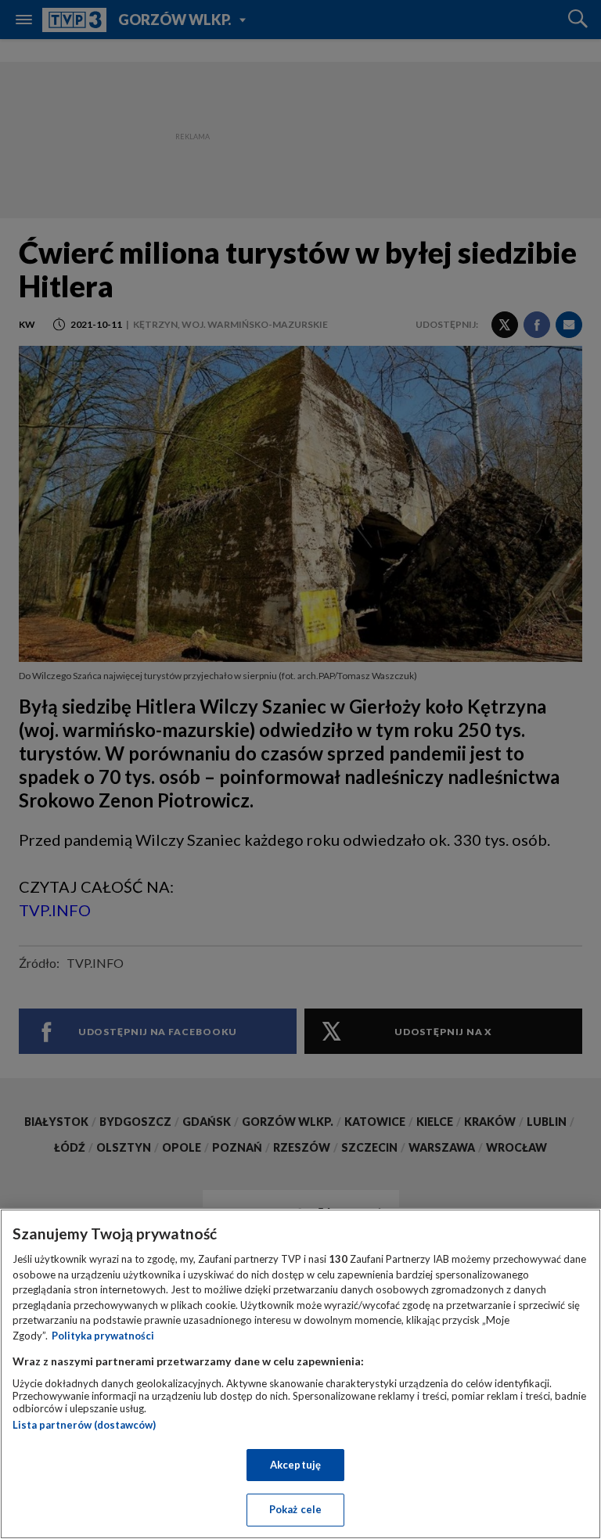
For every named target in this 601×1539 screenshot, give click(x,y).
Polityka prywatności (103, 1335)
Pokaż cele (295, 1509)
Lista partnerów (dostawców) (84, 1425)
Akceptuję (295, 1464)
